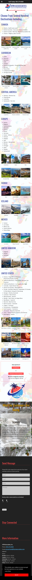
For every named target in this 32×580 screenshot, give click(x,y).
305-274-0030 (10, 547)
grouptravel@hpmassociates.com (16, 10)
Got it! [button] (16, 575)
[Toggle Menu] (1, 1)
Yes (7, 501)
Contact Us (16, 367)
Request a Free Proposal (16, 373)
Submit (4, 509)
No (3, 501)
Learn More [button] (8, 571)
